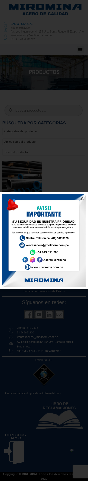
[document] (44, 240)
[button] (82, 197)
